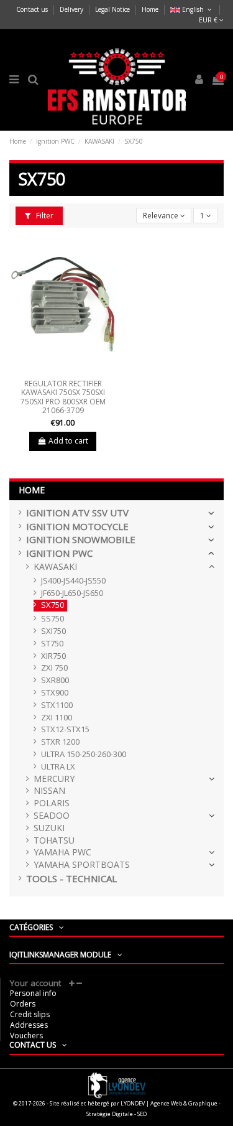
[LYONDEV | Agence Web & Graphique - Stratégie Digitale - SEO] (117, 1084)
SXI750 (53, 631)
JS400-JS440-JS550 (73, 580)
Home (150, 9)
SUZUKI (49, 828)
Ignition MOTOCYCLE (77, 526)
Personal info (33, 993)
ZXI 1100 (56, 717)
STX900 (54, 692)
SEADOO (52, 816)
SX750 (52, 605)
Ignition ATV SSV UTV (77, 513)
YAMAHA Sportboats (82, 865)
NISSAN (49, 791)
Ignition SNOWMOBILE (80, 539)
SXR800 (55, 680)
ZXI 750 (54, 668)
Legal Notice (113, 9)
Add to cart (68, 440)
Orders (22, 1003)
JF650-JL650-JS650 (72, 593)
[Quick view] (62, 370)
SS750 (52, 618)
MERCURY (54, 779)
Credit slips (30, 1014)
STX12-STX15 (65, 729)
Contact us (33, 9)
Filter (43, 215)
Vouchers (26, 1035)
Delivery (72, 9)
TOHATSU (54, 840)
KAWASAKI (55, 567)
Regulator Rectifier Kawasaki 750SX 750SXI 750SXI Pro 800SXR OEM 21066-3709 (63, 397)
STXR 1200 (60, 742)
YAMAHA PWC (62, 852)
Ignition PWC (59, 553)
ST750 (52, 643)
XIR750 (53, 656)
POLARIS (52, 803)
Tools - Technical (71, 878)
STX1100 (57, 705)
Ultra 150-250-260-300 (83, 754)
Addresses (29, 1025)
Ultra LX (58, 766)
